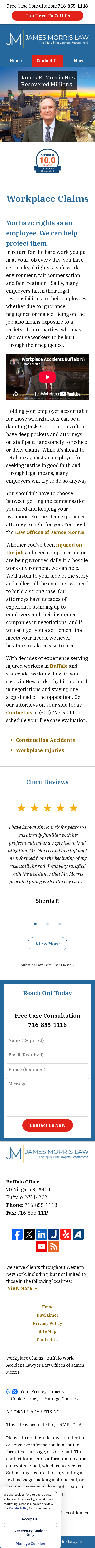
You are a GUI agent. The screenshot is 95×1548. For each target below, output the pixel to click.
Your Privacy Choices (42, 1391)
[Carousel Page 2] (47, 924)
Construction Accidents (45, 740)
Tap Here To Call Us (47, 15)
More (79, 60)
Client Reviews (47, 782)
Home (16, 60)
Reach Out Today (47, 993)
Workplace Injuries (40, 750)
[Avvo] (78, 1234)
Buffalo (59, 666)
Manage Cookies (61, 1399)
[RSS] (53, 1246)
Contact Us (48, 60)
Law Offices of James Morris (49, 532)
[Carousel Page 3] (60, 924)
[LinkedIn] (41, 1234)
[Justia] (53, 1234)
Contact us (19, 712)
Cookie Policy (24, 1399)
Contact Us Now (48, 1125)
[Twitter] (29, 1234)
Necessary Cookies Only (31, 1533)
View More (47, 943)
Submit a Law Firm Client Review (47, 965)
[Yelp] (65, 1234)
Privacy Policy (47, 1323)
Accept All (30, 1519)
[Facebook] (17, 1234)
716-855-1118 (41, 1205)
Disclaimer (48, 1315)
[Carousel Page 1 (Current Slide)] (35, 924)
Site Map (47, 1331)
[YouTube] (41, 1246)
